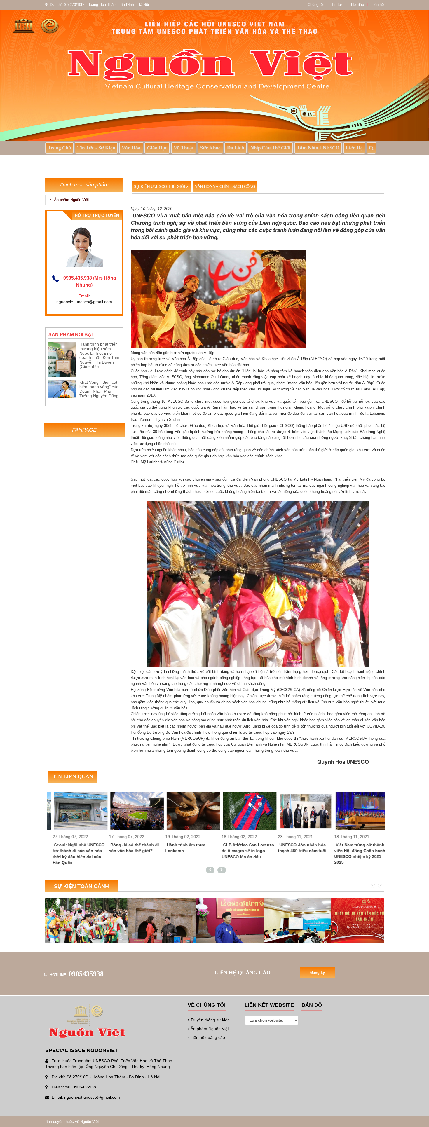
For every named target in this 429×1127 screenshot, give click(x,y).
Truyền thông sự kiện (210, 1020)
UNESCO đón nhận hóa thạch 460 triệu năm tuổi (296, 847)
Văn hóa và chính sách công (225, 186)
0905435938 (86, 974)
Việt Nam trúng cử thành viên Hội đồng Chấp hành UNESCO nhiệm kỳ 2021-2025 (353, 853)
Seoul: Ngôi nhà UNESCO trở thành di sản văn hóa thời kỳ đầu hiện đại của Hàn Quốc (73, 853)
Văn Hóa (131, 148)
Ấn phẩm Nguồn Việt (71, 200)
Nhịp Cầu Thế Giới (270, 148)
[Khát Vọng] (62, 389)
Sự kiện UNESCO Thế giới (160, 186)
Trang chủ (59, 148)
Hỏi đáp (357, 4)
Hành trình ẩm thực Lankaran (179, 847)
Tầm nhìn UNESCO (318, 148)
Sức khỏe (210, 148)
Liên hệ (378, 4)
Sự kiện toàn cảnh (81, 886)
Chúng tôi (316, 4)
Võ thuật (184, 148)
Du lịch (235, 148)
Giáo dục (157, 148)
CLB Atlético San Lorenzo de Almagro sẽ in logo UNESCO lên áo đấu (242, 850)
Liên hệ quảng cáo (208, 1037)
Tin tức (337, 4)
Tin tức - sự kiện (96, 148)
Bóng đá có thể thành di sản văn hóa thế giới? (128, 847)
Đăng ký (317, 972)
